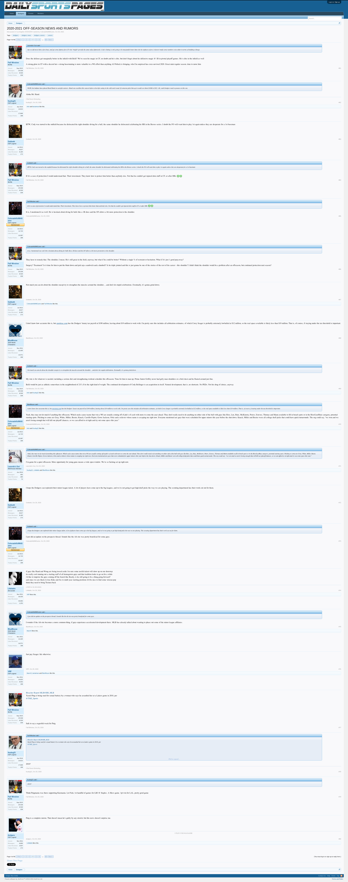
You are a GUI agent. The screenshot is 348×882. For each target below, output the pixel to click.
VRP (28, 594)
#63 (340, 139)
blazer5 (29, 631)
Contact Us (322, 876)
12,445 (20, 350)
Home (12, 13)
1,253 (21, 603)
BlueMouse (12, 340)
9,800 (21, 843)
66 (46, 39)
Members (41, 13)
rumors (50, 35)
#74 (340, 590)
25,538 (20, 70)
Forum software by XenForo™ (24, 879)
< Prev (18, 39)
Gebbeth (11, 142)
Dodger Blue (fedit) (12, 876)
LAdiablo (36, 470)
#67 (340, 299)
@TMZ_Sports (32, 698)
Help (328, 876)
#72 (340, 502)
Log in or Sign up (334, 2)
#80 (340, 839)
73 (22, 479)
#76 (340, 669)
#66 (340, 269)
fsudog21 (12, 101)
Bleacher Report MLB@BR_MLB (40, 692)
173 (21, 154)
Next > (51, 39)
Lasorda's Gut (14, 467)
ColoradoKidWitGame (47, 32)
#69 (340, 388)
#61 (340, 68)
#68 (340, 338)
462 (21, 474)
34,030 (20, 596)
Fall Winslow (13, 63)
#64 (340, 180)
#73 (340, 541)
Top (338, 876)
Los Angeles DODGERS (24, 32)
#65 (340, 216)
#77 (340, 727)
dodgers (15, 35)
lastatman (36, 106)
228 (21, 75)
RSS (341, 876)
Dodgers (21, 13)
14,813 (20, 109)
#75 (340, 626)
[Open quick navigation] (339, 23)
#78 (340, 771)
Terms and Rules (337, 879)
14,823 (20, 679)
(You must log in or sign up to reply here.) (327, 856)
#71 (340, 466)
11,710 (20, 231)
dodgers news (26, 35)
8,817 (21, 149)
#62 (340, 102)
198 (21, 115)
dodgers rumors (39, 35)
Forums (30, 13)
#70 (340, 424)
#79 (340, 797)
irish (28, 106)
